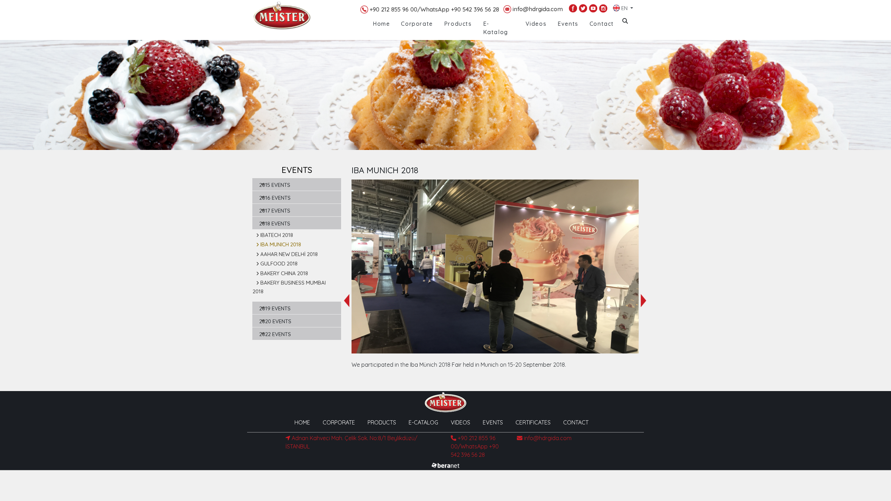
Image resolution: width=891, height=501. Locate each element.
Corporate (417, 23)
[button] (608, 290)
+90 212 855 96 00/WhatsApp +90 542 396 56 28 (434, 9)
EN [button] (624, 7)
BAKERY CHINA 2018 (284, 273)
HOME (302, 422)
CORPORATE (339, 422)
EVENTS (493, 422)
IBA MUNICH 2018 (280, 244)
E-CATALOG (423, 422)
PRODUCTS (382, 422)
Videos (536, 23)
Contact (602, 23)
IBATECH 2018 (276, 235)
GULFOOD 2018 (279, 263)
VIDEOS (460, 422)
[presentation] (347, 301)
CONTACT (576, 422)
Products (458, 23)
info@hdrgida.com (538, 9)
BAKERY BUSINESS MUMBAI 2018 (289, 287)
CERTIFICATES (533, 422)
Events (568, 23)
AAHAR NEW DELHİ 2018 (289, 254)
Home (381, 23)
